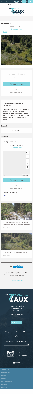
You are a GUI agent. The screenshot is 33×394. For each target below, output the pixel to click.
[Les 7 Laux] (16, 301)
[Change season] (17, 2)
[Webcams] (21, 1)
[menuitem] (16, 10)
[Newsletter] (10, 1)
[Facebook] (2, 1)
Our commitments (6, 381)
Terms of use (5, 369)
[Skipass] (30, 1)
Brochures (4, 384)
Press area (4, 387)
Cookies (3, 378)
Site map (3, 375)
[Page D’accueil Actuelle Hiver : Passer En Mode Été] (16, 2)
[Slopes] (26, 1)
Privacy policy (5, 372)
